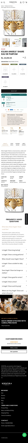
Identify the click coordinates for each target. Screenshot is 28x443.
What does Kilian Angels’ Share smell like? (11, 228)
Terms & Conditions (6, 415)
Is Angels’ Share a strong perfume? (13, 254)
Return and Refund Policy (7, 410)
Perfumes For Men (8, 6)
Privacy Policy (4, 408)
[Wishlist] (23, 2)
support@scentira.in (9, 425)
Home (2, 6)
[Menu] (1, 2)
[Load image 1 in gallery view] (14, 22)
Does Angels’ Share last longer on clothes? (12, 271)
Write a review (14, 348)
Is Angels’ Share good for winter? (12, 277)
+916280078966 (9, 423)
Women (3, 395)
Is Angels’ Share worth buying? (11, 286)
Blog (2, 400)
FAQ (2, 403)
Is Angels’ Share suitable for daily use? (12, 264)
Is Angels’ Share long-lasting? (11, 250)
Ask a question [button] (14, 351)
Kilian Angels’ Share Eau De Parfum (8, 7)
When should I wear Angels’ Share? (13, 259)
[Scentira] (13, 2)
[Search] (5, 2)
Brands (3, 398)
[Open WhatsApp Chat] (24, 435)
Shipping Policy (5, 413)
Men (2, 393)
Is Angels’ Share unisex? (9, 282)
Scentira (5, 437)
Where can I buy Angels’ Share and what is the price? (12, 292)
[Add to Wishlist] (3, 10)
